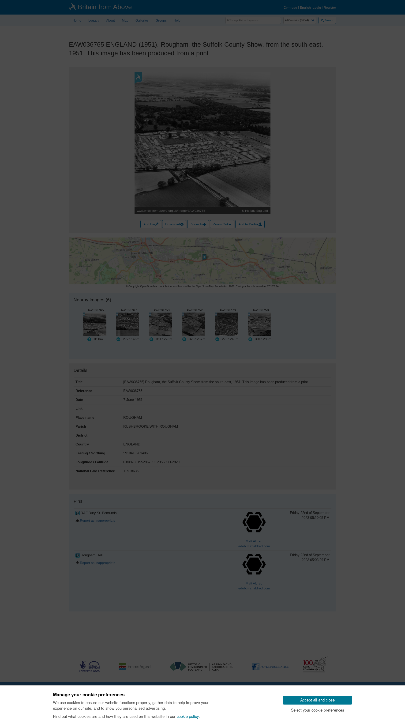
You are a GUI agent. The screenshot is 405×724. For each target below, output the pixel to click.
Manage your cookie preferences (89, 694)
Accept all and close (317, 700)
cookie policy (188, 716)
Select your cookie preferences (317, 710)
